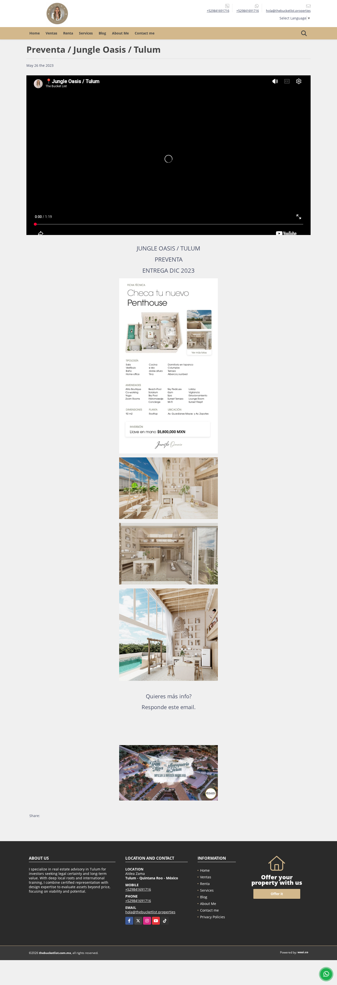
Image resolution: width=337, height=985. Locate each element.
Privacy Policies (212, 917)
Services (86, 33)
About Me (120, 33)
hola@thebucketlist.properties (150, 912)
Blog (102, 33)
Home (34, 33)
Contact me (144, 33)
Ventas (51, 33)
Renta (68, 33)
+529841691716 (218, 10)
